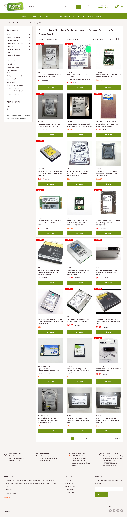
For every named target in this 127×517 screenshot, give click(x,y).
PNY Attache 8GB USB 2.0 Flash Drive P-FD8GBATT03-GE (108, 370)
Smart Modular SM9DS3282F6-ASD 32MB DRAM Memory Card (107, 125)
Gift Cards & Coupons (13, 67)
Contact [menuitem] (99, 16)
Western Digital (43, 415)
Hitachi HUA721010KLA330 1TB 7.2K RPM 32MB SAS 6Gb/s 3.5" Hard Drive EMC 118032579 (50, 321)
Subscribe (101, 495)
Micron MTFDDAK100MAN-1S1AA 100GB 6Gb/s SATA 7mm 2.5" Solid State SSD (78, 420)
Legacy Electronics (44, 366)
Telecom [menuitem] (76, 16)
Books (8, 34)
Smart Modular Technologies (106, 121)
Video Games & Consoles (15, 85)
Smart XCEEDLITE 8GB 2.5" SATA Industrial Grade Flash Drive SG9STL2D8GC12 (78, 272)
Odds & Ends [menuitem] (88, 16)
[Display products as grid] (116, 39)
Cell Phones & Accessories (15, 43)
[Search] (78, 7)
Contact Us (69, 483)
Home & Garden (12, 70)
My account (101, 8)
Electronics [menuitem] (49, 16)
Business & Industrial (13, 37)
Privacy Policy (70, 492)
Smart (69, 267)
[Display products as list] (119, 39)
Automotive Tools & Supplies (15, 91)
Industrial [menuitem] (37, 16)
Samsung (41, 168)
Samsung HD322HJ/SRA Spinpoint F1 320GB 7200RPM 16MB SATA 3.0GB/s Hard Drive (50, 173)
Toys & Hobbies (11, 82)
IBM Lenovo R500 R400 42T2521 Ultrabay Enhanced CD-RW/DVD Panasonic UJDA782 (48, 272)
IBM (8, 112)
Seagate (69, 72)
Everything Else (11, 64)
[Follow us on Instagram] (117, 510)
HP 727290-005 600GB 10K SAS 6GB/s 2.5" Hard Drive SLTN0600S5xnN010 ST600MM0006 (78, 77)
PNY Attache (100, 366)
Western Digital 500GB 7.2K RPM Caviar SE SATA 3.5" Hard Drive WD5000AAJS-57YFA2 (48, 420)
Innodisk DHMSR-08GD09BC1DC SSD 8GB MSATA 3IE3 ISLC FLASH (108, 76)
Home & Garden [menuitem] (64, 16)
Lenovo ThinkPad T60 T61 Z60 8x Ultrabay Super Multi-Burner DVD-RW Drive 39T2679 (108, 321)
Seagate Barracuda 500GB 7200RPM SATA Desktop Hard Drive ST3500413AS (108, 223)
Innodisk (99, 72)
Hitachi (40, 316)
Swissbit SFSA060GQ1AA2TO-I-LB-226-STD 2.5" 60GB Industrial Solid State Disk (78, 371)
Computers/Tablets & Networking (13, 51)
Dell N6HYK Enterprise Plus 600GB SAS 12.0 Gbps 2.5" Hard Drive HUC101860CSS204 (78, 173)
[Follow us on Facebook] (110, 510)
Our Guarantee (70, 486)
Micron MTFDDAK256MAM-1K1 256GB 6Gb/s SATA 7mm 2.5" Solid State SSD (107, 420)
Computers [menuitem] (25, 16)
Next (116, 438)
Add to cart (50, 87)
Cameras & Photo (12, 40)
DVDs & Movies (11, 61)
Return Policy (69, 489)
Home (5, 23)
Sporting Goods (11, 79)
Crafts (8, 58)
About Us (68, 480)
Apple (8, 106)
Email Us (7, 497)
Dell (68, 168)
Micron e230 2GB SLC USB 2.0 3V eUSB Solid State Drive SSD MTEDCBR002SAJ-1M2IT (78, 223)
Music (8, 73)
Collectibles (10, 46)
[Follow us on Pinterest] (121, 510)
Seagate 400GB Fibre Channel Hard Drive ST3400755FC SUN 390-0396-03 (79, 125)
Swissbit (69, 366)
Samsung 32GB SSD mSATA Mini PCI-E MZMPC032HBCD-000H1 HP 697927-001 (50, 223)
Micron (69, 218)
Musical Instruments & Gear (15, 76)
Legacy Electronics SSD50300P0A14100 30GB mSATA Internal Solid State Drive (49, 371)
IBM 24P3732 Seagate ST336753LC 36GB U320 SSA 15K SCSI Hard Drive (50, 76)
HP (8, 109)
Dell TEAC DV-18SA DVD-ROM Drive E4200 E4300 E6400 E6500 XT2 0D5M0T (108, 272)
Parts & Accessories (13, 88)
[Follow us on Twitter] (114, 510)
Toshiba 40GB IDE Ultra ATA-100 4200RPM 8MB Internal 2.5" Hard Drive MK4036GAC (106, 173)
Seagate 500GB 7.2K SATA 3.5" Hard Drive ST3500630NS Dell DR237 (49, 125)
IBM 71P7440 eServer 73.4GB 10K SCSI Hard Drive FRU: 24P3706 (78, 320)
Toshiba (98, 168)
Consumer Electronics (13, 55)
